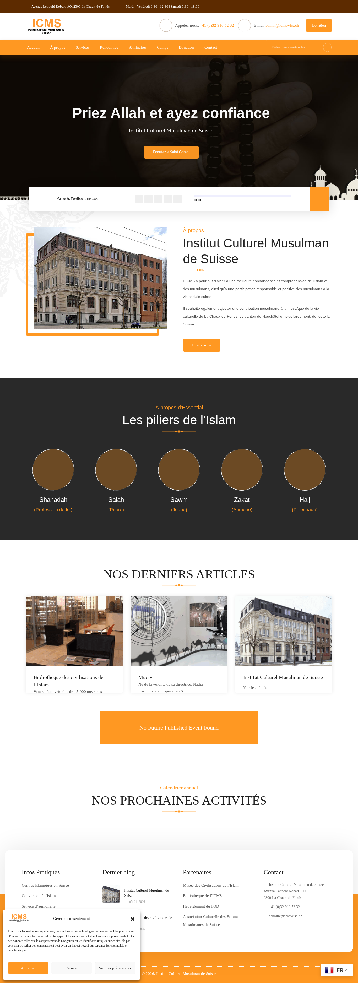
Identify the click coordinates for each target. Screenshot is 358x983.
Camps (162, 47)
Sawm (179, 499)
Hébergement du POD (201, 906)
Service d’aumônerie (39, 906)
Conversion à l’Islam (39, 896)
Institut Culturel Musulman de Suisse (283, 677)
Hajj (305, 499)
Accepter (28, 968)
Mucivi (146, 677)
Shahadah (53, 499)
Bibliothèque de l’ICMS (202, 896)
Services (82, 47)
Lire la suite (201, 345)
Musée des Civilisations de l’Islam (211, 885)
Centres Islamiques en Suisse (45, 885)
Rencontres (109, 47)
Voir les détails (255, 688)
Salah (116, 499)
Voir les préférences (115, 968)
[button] (132, 918)
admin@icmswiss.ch (282, 25)
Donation (319, 26)
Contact (210, 47)
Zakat (242, 499)
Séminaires (138, 47)
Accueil (33, 47)
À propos (57, 47)
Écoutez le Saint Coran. (171, 152)
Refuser (71, 968)
